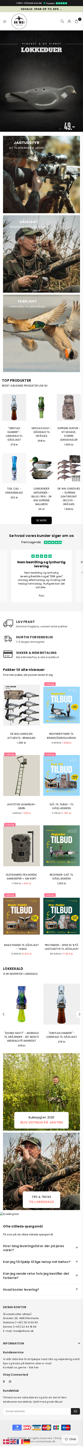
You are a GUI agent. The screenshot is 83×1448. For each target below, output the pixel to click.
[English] (13, 1442)
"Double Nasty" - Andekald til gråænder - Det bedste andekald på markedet (21, 1036)
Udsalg (50, 684)
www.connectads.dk (41, 1441)
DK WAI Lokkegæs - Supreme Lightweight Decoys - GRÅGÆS (69, 496)
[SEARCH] (62, 21)
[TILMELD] (75, 1411)
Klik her (34, 1367)
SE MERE (41, 520)
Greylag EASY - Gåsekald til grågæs (41, 432)
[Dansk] (6, 1442)
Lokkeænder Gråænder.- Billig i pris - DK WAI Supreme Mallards (41, 496)
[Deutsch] (27, 1442)
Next (80, 1014)
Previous (4, 1014)
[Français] (20, 1442)
